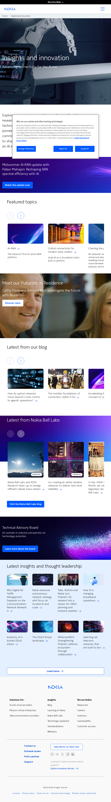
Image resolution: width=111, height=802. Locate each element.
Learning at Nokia (56, 710)
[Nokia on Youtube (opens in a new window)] (57, 754)
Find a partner (31, 756)
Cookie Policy (79, 138)
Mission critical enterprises (23, 710)
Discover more (13, 302)
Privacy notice (28, 793)
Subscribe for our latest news (66, 747)
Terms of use (43, 793)
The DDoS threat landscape (42, 639)
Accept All (85, 149)
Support (28, 761)
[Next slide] (20, 215)
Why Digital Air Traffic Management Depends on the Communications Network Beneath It (17, 600)
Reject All (63, 149)
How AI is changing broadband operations (89, 595)
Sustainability (84, 721)
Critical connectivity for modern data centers (61, 250)
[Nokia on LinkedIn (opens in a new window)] (72, 754)
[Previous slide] (10, 215)
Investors (82, 715)
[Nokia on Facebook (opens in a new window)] (67, 754)
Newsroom (82, 705)
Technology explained (58, 721)
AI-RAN (12, 248)
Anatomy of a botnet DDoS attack (15, 641)
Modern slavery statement (84, 793)
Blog (50, 705)
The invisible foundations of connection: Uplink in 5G (64, 395)
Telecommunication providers (24, 715)
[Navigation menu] (103, 10)
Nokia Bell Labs (55, 715)
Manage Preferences (26, 149)
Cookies (16, 793)
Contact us (30, 745)
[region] (55, 136)
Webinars (52, 731)
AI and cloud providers (21, 705)
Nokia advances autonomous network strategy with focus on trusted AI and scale (42, 599)
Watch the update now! (17, 185)
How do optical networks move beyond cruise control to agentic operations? (24, 397)
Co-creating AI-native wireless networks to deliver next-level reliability (65, 486)
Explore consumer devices (62, 769)
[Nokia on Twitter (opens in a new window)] (62, 754)
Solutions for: (17, 699)
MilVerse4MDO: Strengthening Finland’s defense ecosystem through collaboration (67, 646)
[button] (55, 671)
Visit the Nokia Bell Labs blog (25, 504)
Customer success (86, 726)
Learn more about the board (20, 548)
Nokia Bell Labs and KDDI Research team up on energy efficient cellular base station (24, 486)
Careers (81, 710)
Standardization (56, 726)
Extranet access (32, 751)
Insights (52, 699)
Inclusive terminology (60, 793)
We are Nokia (84, 699)
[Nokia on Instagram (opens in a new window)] (52, 754)
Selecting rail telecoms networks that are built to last (92, 642)
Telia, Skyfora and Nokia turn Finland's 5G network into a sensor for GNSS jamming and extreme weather (68, 600)
